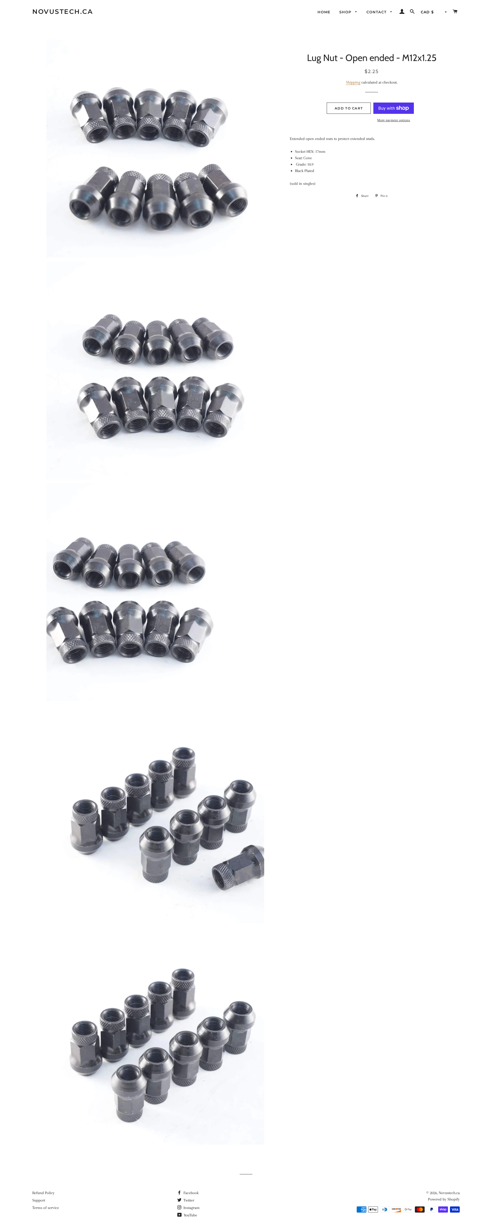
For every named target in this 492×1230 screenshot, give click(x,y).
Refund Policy (43, 1193)
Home (324, 12)
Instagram (191, 1207)
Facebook (190, 1193)
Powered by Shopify (444, 1199)
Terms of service (45, 1207)
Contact (377, 12)
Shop (346, 12)
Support (38, 1200)
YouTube (190, 1215)
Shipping (353, 82)
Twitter (188, 1200)
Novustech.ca (62, 11)
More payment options (393, 120)
